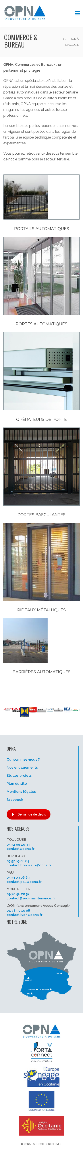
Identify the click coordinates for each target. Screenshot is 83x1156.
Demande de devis (31, 814)
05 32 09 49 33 (18, 845)
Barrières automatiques (42, 671)
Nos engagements (22, 767)
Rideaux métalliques (41, 610)
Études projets (19, 775)
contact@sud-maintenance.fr (31, 898)
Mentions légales (21, 791)
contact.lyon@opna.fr (24, 915)
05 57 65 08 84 (18, 861)
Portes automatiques (41, 324)
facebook (15, 799)
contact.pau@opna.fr (24, 882)
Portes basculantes (41, 514)
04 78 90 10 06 (18, 911)
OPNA (27, 1144)
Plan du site (17, 783)
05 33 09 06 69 (18, 878)
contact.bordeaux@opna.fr (29, 865)
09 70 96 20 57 (18, 894)
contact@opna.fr (21, 849)
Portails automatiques (41, 228)
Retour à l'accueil (71, 41)
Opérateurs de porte (41, 419)
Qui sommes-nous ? (23, 759)
